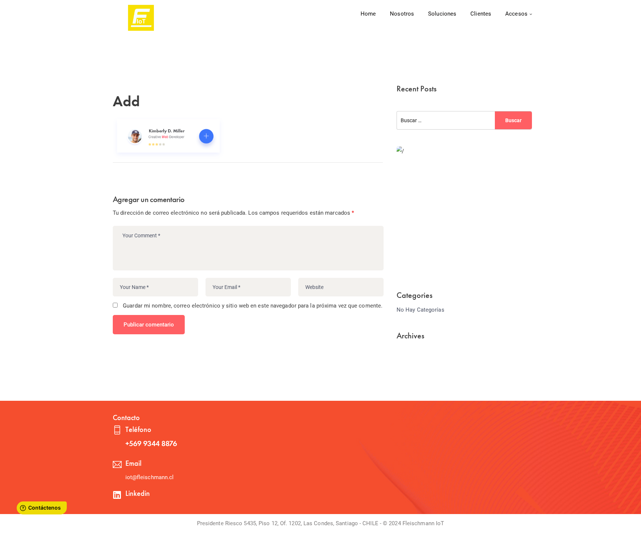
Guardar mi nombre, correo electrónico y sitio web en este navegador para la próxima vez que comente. (252, 305)
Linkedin (137, 493)
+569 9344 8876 (151, 443)
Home (368, 13)
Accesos (516, 13)
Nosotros (402, 13)
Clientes (480, 13)
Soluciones (442, 13)
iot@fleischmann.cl (149, 477)
